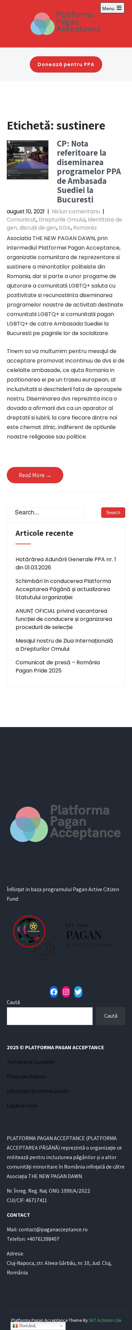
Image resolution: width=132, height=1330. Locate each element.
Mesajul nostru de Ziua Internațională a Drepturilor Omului (64, 645)
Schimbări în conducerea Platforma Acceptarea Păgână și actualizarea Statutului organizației (63, 589)
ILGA (65, 228)
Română (27, 1325)
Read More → (35, 475)
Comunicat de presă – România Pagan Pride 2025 (58, 666)
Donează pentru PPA (66, 64)
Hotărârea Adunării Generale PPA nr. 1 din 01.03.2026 (66, 563)
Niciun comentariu (76, 211)
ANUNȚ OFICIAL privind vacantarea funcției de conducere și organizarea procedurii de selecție (64, 619)
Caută (13, 1002)
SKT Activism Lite (105, 1320)
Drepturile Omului (62, 219)
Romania (84, 228)
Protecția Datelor (26, 1076)
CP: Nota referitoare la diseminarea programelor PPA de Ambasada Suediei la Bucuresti (89, 171)
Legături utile (22, 1105)
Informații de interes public (38, 1091)
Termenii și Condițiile (31, 1061)
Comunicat (21, 219)
